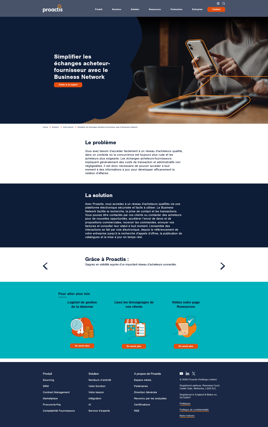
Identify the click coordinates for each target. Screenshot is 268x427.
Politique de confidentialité (194, 409)
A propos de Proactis (147, 373)
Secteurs (116, 9)
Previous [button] (45, 266)
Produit (98, 9)
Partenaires (176, 9)
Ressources (155, 9)
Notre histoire (187, 415)
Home (45, 127)
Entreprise (197, 9)
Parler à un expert (68, 84)
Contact (216, 9)
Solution (135, 9)
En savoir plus (82, 345)
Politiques (185, 403)
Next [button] (222, 266)
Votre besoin (68, 127)
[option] (134, 264)
